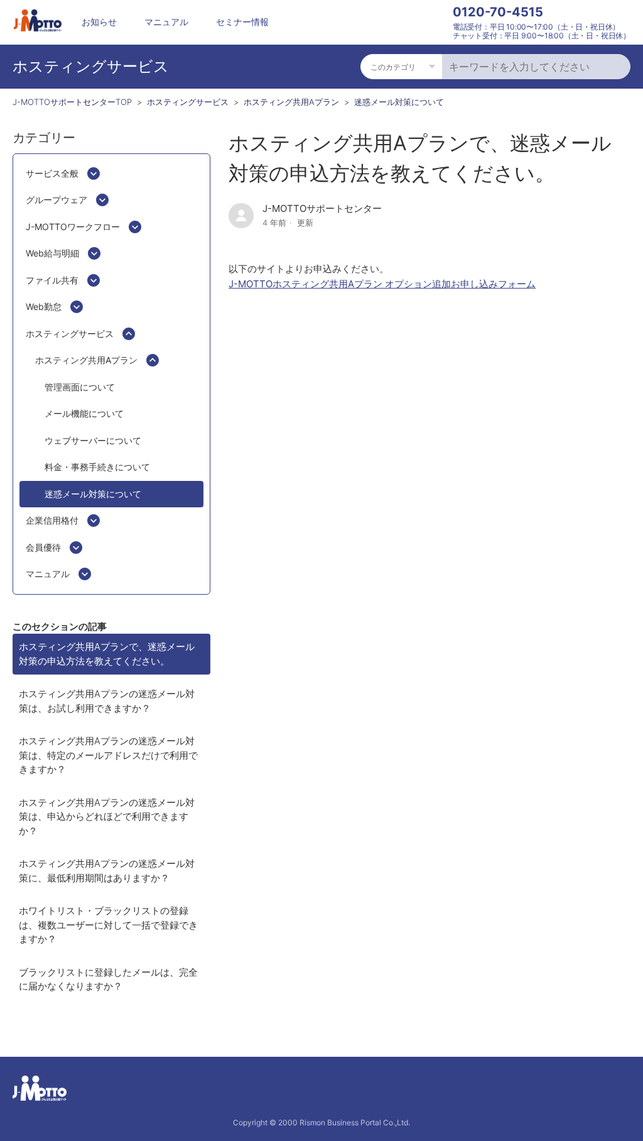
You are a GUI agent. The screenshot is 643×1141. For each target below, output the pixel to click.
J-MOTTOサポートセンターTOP (72, 102)
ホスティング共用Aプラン (291, 102)
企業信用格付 (52, 520)
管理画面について (80, 387)
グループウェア (56, 199)
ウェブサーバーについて (93, 440)
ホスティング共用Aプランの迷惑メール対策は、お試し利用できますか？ (107, 701)
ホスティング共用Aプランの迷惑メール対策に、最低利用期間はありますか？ (107, 870)
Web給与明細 (52, 253)
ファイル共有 (52, 280)
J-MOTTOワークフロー (73, 226)
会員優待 (43, 547)
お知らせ (99, 21)
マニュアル (166, 21)
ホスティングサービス (188, 102)
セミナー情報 (242, 21)
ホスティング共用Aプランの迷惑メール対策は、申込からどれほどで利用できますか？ (107, 816)
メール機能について (84, 413)
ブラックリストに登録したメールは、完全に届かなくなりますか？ (108, 979)
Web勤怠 (44, 306)
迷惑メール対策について (399, 102)
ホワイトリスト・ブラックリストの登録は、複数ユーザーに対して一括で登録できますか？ (108, 925)
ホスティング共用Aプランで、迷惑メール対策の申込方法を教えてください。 (107, 654)
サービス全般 (52, 173)
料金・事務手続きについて (97, 466)
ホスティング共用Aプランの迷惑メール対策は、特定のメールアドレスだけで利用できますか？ (108, 755)
